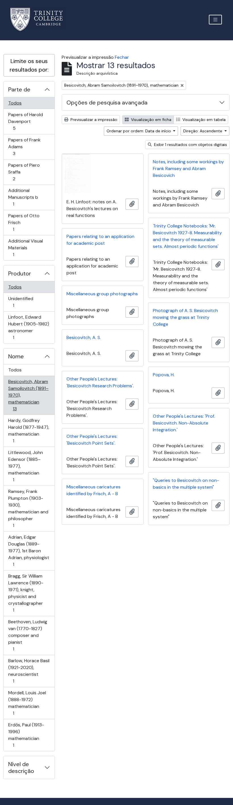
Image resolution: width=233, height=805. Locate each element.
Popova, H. (163, 375)
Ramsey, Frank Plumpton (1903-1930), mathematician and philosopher (28, 508)
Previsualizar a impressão (93, 119)
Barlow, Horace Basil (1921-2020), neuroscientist (28, 670)
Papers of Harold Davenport (25, 121)
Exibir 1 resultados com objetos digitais (190, 144)
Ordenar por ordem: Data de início (139, 130)
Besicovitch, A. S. (83, 337)
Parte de (19, 89)
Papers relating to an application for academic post (100, 239)
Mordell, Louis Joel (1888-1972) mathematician (27, 702)
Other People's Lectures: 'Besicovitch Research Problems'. (100, 382)
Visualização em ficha (150, 119)
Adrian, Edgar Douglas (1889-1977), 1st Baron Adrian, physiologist (28, 550)
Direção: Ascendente (203, 130)
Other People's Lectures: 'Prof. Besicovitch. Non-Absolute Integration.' (184, 423)
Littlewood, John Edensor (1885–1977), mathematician (25, 466)
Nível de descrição (21, 767)
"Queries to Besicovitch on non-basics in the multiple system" (186, 483)
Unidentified (21, 301)
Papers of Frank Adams (24, 146)
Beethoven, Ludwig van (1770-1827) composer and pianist (27, 635)
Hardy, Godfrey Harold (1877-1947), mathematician (28, 430)
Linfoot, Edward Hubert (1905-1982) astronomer (28, 327)
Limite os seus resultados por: (29, 65)
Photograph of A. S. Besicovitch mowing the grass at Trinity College (185, 317)
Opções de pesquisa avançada (106, 102)
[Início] (40, 19)
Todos (15, 103)
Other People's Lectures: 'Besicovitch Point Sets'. (91, 439)
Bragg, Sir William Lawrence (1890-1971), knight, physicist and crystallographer (25, 593)
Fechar (122, 57)
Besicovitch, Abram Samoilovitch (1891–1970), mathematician (28, 395)
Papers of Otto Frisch (23, 222)
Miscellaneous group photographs (102, 294)
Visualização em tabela (203, 119)
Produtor (19, 273)
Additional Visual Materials (25, 248)
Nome (16, 356)
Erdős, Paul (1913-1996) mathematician (26, 735)
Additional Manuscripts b (23, 197)
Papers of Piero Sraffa (24, 172)
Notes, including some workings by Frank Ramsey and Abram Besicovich (188, 168)
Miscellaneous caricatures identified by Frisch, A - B (93, 490)
